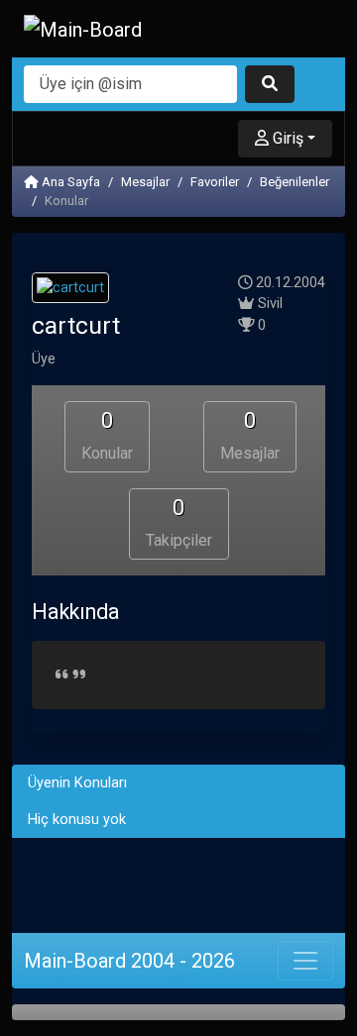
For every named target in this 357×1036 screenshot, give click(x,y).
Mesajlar (145, 181)
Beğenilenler (294, 181)
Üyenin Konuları (77, 783)
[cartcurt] (70, 290)
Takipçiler (179, 522)
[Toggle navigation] (305, 961)
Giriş (286, 138)
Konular (107, 435)
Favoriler (214, 181)
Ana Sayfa (69, 181)
